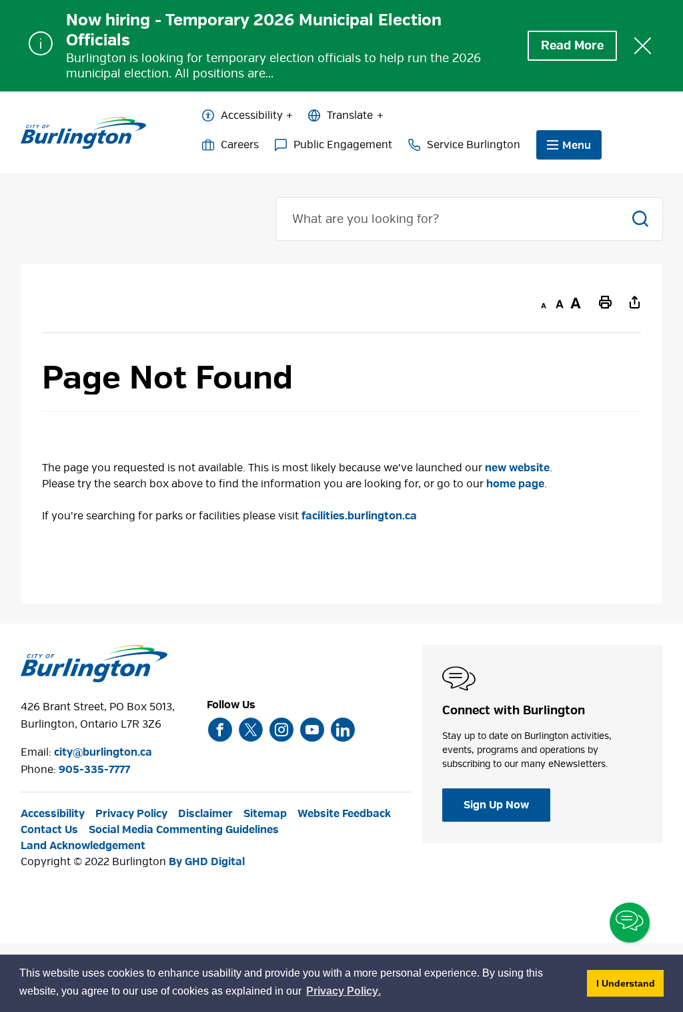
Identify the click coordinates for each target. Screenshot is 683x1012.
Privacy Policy (131, 813)
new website (517, 468)
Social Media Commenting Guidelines (184, 829)
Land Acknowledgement (83, 845)
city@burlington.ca (103, 752)
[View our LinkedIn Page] (343, 730)
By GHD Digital (207, 861)
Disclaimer (205, 813)
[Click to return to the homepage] (83, 133)
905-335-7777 (94, 769)
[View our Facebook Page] (220, 730)
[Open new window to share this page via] (634, 301)
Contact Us (49, 829)
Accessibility (252, 115)
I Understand (630, 983)
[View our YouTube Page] (312, 730)
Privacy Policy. (344, 993)
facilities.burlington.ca (359, 516)
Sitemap (265, 813)
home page (515, 484)
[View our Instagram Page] (281, 730)
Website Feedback (344, 813)
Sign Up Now (496, 805)
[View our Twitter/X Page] (251, 730)
